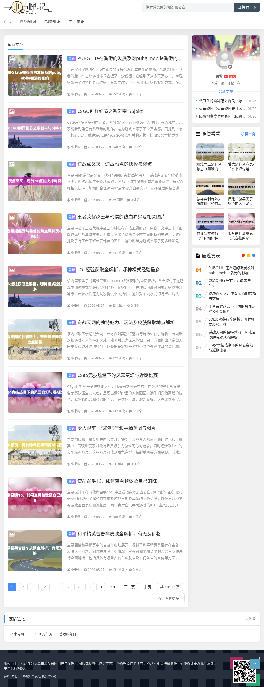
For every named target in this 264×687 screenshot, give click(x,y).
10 (113, 586)
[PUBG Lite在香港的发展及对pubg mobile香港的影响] (35, 75)
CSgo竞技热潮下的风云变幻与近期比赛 (113, 375)
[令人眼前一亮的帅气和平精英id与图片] (35, 445)
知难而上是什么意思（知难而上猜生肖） (209, 166)
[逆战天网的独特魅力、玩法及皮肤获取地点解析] (35, 339)
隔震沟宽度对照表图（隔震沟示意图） (229, 116)
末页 (147, 586)
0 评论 (137, 94)
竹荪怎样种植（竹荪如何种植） (210, 235)
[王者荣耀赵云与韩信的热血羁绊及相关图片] (35, 233)
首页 (8, 21)
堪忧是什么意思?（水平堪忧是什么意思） (241, 166)
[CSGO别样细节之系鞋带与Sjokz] (35, 128)
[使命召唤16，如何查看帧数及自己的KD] (35, 497)
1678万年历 (43, 634)
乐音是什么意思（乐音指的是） (240, 235)
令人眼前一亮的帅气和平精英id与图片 (112, 428)
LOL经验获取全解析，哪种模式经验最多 (114, 269)
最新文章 (15, 44)
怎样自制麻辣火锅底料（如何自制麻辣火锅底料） (210, 201)
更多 (248, 618)
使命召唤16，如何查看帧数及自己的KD (113, 481)
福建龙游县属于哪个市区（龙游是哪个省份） (240, 201)
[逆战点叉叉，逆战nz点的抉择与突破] (35, 181)
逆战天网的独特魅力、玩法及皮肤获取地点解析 (122, 322)
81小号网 (17, 634)
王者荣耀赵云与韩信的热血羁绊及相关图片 (117, 217)
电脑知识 (52, 21)
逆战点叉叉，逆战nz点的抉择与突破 (110, 164)
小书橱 (75, 94)
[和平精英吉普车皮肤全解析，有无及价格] (35, 550)
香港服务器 (67, 634)
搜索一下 (249, 7)
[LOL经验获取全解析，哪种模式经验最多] (35, 286)
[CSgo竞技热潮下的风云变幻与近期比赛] (35, 392)
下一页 (129, 586)
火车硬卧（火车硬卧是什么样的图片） (229, 108)
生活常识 (76, 21)
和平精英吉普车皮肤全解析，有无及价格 (115, 534)
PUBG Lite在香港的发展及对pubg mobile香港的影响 (128, 58)
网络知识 (28, 21)
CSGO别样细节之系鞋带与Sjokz (106, 111)
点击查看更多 (168, 598)
